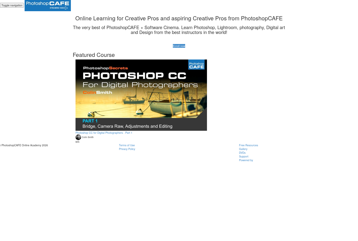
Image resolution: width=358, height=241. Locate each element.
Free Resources (248, 145)
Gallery (243, 149)
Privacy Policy (127, 149)
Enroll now (179, 46)
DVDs (242, 152)
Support (243, 156)
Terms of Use (127, 145)
